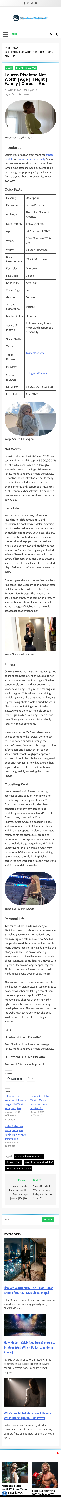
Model (9, 67)
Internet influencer (26, 67)
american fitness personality (29, 1156)
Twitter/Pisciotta (35, 353)
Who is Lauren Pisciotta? (19, 1168)
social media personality (31, 159)
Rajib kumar (15, 90)
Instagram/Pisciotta (37, 373)
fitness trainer (13, 1162)
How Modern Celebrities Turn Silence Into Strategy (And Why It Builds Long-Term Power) (29, 1347)
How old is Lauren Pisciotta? (39, 1162)
